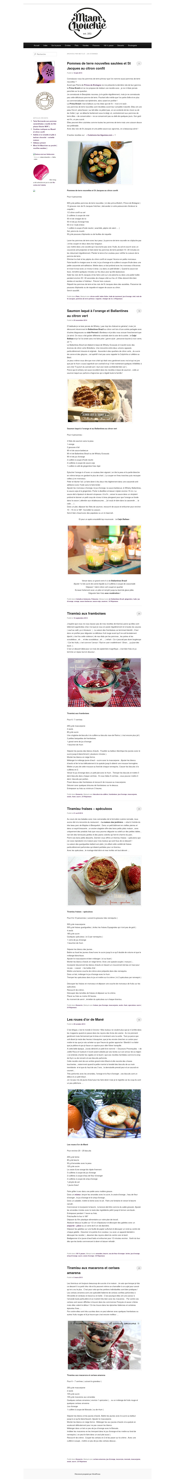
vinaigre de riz (107, 298)
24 (139, 613)
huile (135, 599)
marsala (127, 1459)
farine (128, 1253)
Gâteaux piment (39, 143)
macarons (119, 1459)
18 (139, 311)
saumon (104, 601)
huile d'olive (104, 296)
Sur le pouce (56, 45)
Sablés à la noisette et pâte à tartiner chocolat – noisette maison (44, 137)
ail (109, 599)
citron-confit (94, 296)
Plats (77, 45)
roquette (98, 298)
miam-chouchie (45, 157)
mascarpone (132, 794)
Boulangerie (132, 45)
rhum (74, 796)
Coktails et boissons (83, 599)
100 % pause (108, 45)
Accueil (36, 45)
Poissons (96, 45)
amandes (99, 1253)
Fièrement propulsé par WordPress (87, 1474)
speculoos (132, 1005)
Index (45, 45)
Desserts (120, 45)
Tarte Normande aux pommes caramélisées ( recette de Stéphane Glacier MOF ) (44, 124)
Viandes (86, 45)
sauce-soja (97, 601)
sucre (78, 796)
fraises (95, 1005)
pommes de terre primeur (85, 298)
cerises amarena (99, 1459)
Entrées (68, 45)
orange (76, 601)
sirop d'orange (72, 1256)
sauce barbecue (86, 601)
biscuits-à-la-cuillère (100, 794)
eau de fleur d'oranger (117, 1253)
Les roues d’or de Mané (85, 1019)
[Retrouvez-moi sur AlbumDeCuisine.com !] (34, 191)
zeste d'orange (88, 1256)
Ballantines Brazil (117, 599)
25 (139, 1268)
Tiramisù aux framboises (86, 613)
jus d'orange (127, 296)
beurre (105, 1253)
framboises (113, 794)
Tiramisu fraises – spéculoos (89, 808)
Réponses (118, 298)
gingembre (129, 599)
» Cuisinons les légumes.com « (100, 135)
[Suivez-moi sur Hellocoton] (43, 154)
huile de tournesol (115, 296)
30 (139, 1019)
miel (134, 296)
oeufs (69, 796)
